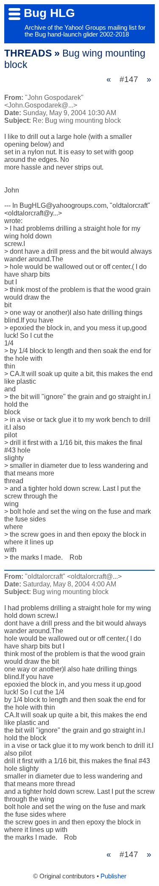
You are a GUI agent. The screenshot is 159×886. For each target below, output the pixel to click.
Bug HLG (49, 13)
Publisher (113, 876)
